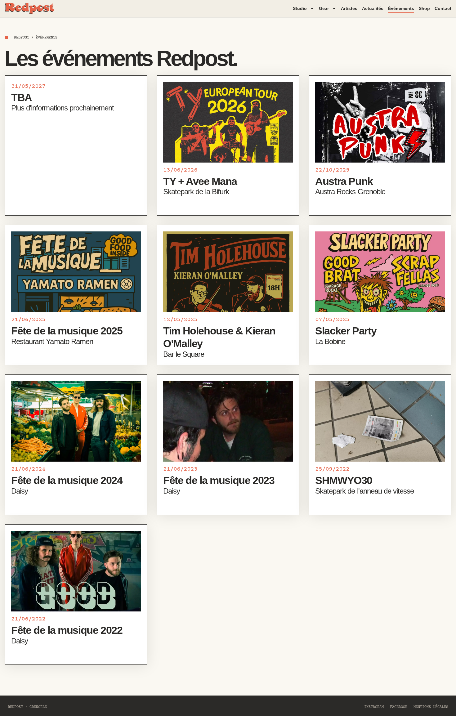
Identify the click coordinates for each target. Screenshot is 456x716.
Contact (443, 8)
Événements (401, 8)
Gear (324, 8)
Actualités (372, 8)
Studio (300, 8)
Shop (424, 8)
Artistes (349, 8)
